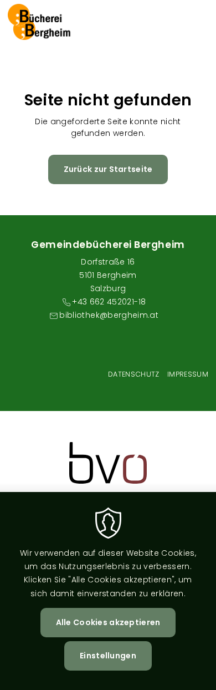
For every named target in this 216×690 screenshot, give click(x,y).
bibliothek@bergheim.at (108, 315)
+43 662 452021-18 (109, 301)
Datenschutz (134, 374)
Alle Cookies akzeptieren (108, 622)
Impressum (187, 374)
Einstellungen (108, 655)
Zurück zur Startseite (108, 169)
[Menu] (199, 21)
